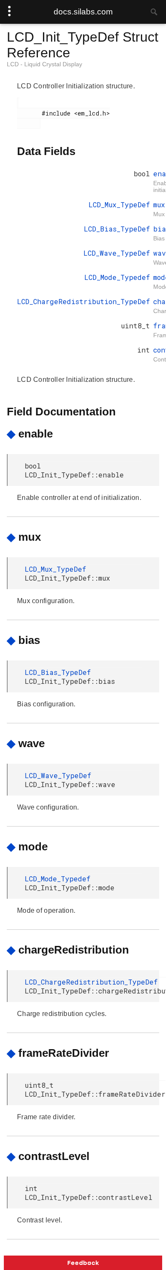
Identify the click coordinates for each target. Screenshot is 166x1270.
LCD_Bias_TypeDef (117, 228)
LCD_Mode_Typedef (117, 277)
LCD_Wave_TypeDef (116, 252)
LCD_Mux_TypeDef (119, 204)
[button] (83, 1263)
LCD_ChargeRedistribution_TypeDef (83, 301)
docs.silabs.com (83, 11)
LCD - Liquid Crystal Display (44, 64)
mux (159, 204)
